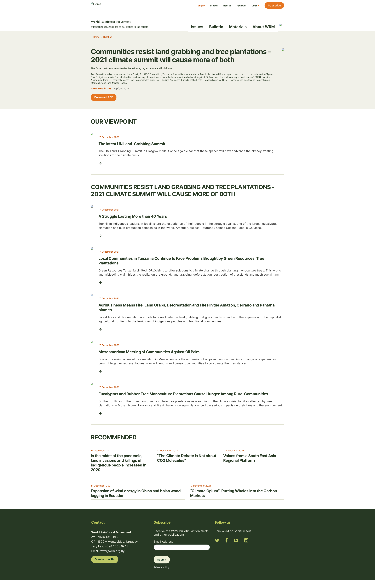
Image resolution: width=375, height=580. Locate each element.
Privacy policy (161, 567)
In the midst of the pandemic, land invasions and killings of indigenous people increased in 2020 (118, 462)
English (201, 5)
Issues (197, 26)
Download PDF (103, 97)
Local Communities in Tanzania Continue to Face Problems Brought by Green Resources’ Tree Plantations (181, 260)
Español (214, 5)
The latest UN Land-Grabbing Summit (131, 144)
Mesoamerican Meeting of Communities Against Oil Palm (149, 352)
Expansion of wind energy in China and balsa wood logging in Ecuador (136, 493)
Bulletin (216, 26)
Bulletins (107, 36)
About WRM (264, 26)
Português (242, 5)
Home (96, 36)
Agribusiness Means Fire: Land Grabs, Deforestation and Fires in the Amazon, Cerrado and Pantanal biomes (186, 307)
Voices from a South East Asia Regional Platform (249, 458)
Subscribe (274, 5)
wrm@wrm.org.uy (112, 551)
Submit (161, 559)
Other (255, 5)
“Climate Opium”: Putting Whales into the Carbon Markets (233, 493)
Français (227, 5)
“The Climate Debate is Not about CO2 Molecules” (186, 458)
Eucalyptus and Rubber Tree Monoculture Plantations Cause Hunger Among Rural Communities (183, 394)
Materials (238, 26)
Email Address (163, 541)
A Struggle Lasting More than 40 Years (132, 216)
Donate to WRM (105, 559)
